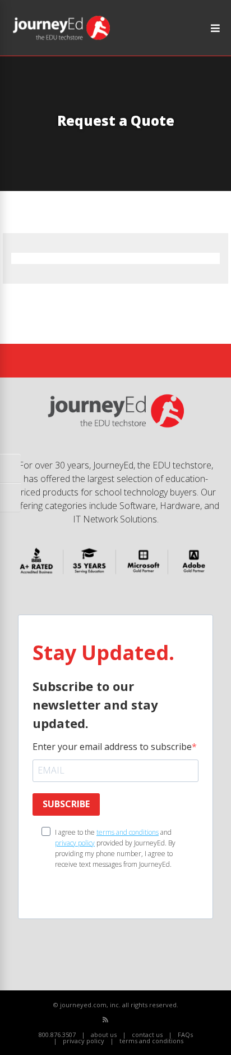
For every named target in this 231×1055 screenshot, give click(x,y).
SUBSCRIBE (66, 804)
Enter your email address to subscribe (112, 747)
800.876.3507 (57, 1034)
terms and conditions (127, 832)
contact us (147, 1034)
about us (104, 1034)
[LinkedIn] (142, 1020)
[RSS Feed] (105, 1019)
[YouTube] (130, 1020)
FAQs (185, 1034)
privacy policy (75, 843)
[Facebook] (118, 1020)
